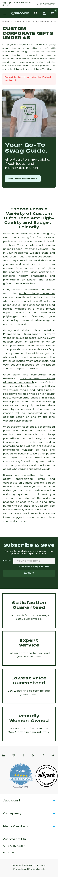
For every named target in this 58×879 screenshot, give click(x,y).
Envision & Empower (22, 178)
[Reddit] (52, 755)
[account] (44, 13)
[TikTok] (43, 755)
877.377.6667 (48, 4)
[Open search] (35, 13)
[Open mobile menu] (5, 13)
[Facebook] (23, 755)
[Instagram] (13, 755)
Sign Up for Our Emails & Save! (16, 4)
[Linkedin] (3, 755)
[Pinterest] (33, 755)
